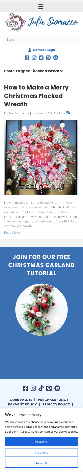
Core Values (21, 399)
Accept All (41, 441)
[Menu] (41, 6)
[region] (41, 440)
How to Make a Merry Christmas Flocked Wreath (36, 96)
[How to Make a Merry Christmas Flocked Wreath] (41, 157)
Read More (12, 232)
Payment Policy (22, 404)
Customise (41, 452)
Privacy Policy (56, 404)
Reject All (41, 463)
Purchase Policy (53, 399)
